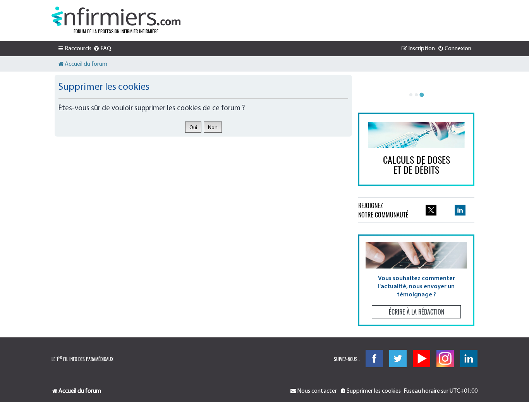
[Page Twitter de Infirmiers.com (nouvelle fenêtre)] (431, 210)
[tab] (410, 94)
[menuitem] (102, 48)
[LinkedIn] (468, 358)
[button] (416, 280)
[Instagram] (445, 358)
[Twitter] (398, 358)
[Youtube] (421, 358)
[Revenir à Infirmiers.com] (116, 16)
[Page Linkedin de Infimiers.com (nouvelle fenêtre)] (460, 210)
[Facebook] (374, 358)
